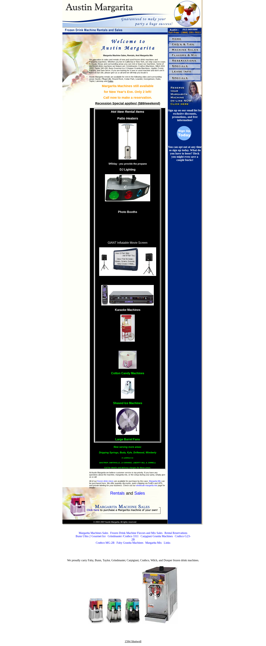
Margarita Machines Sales (93, 532)
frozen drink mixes (105, 481)
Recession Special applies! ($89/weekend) (127, 103)
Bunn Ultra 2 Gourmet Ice (91, 536)
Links (167, 542)
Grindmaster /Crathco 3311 (123, 536)
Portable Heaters (127, 224)
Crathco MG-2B (105, 542)
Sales (139, 493)
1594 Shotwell (133, 641)
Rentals (117, 493)
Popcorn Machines (128, 346)
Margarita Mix (155, 481)
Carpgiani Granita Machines (157, 536)
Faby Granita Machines (130, 542)
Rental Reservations (175, 532)
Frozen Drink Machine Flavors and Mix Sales (136, 532)
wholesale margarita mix (146, 485)
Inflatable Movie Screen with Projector (127, 280)
